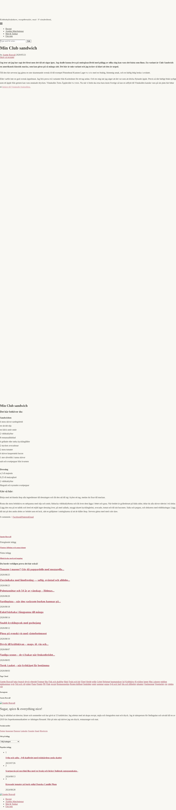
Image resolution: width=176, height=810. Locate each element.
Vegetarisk (159, 684)
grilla (94, 681)
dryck (27, 681)
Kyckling (139, 681)
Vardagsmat (149, 684)
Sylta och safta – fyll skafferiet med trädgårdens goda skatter (34, 758)
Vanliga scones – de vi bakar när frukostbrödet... (27, 654)
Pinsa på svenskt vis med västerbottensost (23, 633)
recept (53, 684)
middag (163, 681)
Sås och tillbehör (129, 684)
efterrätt (33, 681)
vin (165, 684)
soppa (106, 684)
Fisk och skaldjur (56, 681)
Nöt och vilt (20, 684)
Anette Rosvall (9, 55)
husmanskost (116, 681)
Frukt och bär (74, 681)
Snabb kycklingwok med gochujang (20, 622)
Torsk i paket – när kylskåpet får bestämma (24, 665)
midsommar (5, 684)
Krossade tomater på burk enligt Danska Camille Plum (31, 784)
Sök (28, 41)
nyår (13, 684)
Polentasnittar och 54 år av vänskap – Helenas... (27, 590)
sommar (100, 684)
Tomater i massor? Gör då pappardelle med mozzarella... (32, 569)
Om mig (9, 36)
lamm (146, 681)
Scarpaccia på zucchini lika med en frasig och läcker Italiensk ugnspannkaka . (42, 771)
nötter (28, 684)
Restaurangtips (63, 684)
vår (1, 686)
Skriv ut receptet (7, 57)
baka (15, 681)
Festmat (40, 681)
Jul (123, 681)
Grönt (99, 681)
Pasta (33, 684)
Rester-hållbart (76, 684)
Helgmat (106, 681)
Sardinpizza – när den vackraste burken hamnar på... (30, 601)
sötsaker (140, 684)
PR (44, 684)
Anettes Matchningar (15, 31)
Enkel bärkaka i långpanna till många (21, 612)
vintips (171, 684)
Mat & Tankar (12, 34)
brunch (21, 681)
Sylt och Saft (115, 684)
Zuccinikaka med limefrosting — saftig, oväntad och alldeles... (35, 580)
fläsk (66, 681)
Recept (9, 29)
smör (94, 684)
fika (46, 681)
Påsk (48, 684)
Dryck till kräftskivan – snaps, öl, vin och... (24, 644)
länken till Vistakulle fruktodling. (16, 87)
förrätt (88, 681)
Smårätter (87, 684)
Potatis (39, 684)
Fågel (83, 681)
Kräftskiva (129, 681)
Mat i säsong (154, 681)
